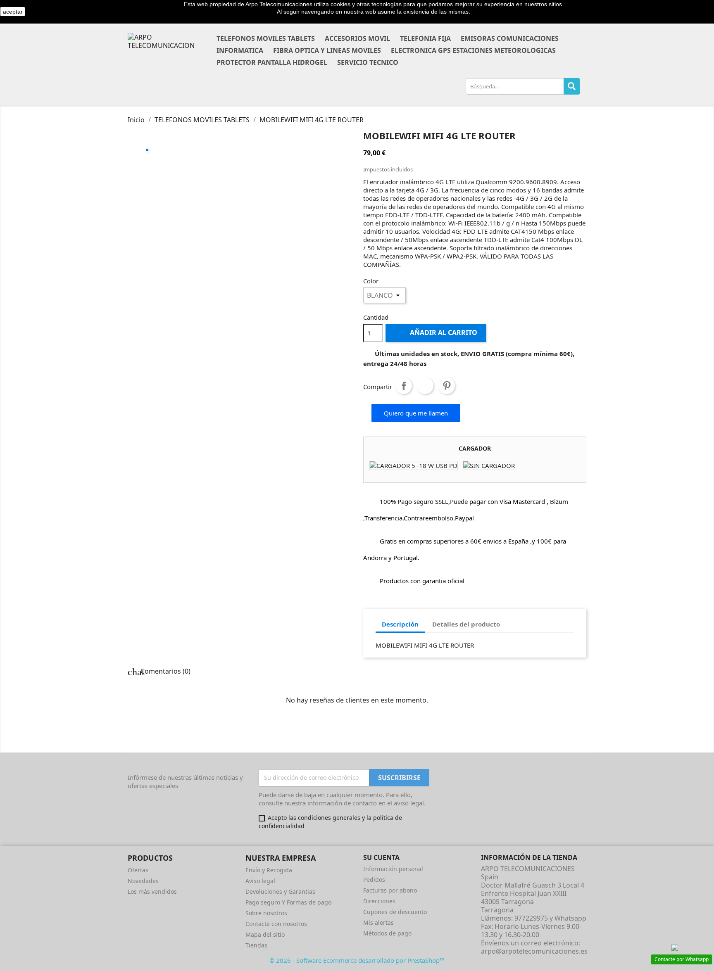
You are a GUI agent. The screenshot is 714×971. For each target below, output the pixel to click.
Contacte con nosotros (276, 924)
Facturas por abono (390, 890)
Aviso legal (260, 881)
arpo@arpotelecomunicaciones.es (534, 951)
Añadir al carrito (436, 332)
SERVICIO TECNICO (367, 62)
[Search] (572, 86)
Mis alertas (378, 922)
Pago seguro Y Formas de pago (288, 902)
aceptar (13, 11)
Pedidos (374, 879)
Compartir (403, 385)
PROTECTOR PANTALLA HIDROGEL (272, 62)
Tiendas (256, 945)
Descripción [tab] (400, 624)
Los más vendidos (152, 891)
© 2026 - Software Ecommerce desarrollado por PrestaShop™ (357, 960)
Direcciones (379, 901)
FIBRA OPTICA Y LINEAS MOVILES (327, 50)
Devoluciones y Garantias (280, 891)
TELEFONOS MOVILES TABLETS (266, 38)
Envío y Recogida (268, 870)
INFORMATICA (240, 50)
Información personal (393, 869)
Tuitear (425, 385)
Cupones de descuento (395, 912)
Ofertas (138, 870)
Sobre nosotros (266, 913)
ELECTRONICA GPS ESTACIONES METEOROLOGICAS (473, 50)
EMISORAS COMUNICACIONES (510, 38)
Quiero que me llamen (416, 413)
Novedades (143, 881)
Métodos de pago (387, 933)
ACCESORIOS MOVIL (357, 38)
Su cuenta (381, 857)
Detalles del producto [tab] (466, 624)
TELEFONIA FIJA (425, 38)
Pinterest (446, 385)
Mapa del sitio (265, 934)
